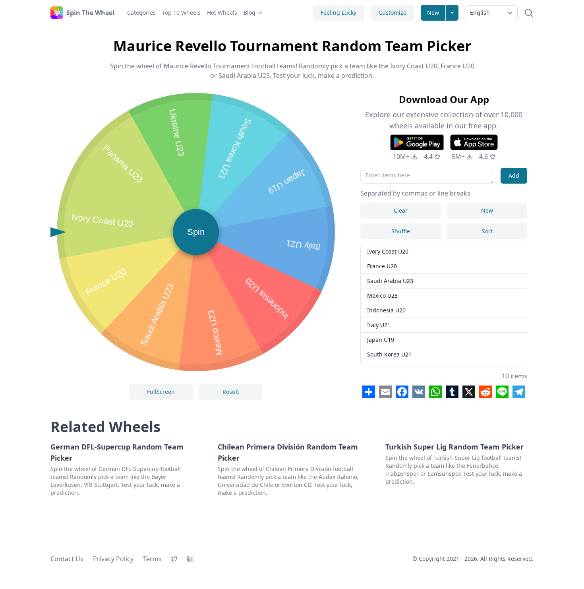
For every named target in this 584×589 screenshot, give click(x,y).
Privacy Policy (113, 558)
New (433, 12)
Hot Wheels (222, 12)
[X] (174, 559)
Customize (392, 12)
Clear (401, 210)
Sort (487, 231)
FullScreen (161, 391)
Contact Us (66, 558)
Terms (152, 558)
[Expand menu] (452, 13)
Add (514, 175)
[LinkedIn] (190, 559)
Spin (196, 232)
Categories (141, 12)
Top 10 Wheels (181, 12)
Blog (249, 12)
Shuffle (400, 231)
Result (230, 391)
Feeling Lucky (338, 12)
